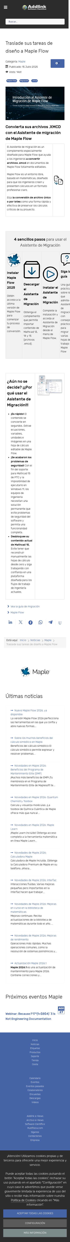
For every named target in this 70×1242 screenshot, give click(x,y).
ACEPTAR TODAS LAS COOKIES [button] (35, 1213)
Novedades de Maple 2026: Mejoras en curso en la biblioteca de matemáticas (33, 908)
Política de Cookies (23, 1200)
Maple (21, 61)
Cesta (35, 1064)
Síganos (35, 1132)
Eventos (35, 1082)
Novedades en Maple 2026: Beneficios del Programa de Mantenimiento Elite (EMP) (28, 769)
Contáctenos (35, 1136)
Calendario (35, 1078)
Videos (35, 1102)
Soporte (35, 1056)
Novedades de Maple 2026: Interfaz (35, 880)
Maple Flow (11, 81)
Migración (24, 81)
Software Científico (35, 1124)
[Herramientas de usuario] (57, 63)
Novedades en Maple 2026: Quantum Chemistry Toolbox (34, 799)
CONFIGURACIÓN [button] (35, 1223)
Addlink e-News (35, 1116)
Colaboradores (35, 1090)
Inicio (35, 1040)
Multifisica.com (35, 1128)
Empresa (35, 1140)
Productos (35, 1052)
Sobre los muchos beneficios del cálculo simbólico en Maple (32, 740)
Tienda (35, 1060)
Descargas (35, 1098)
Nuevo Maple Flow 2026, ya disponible (29, 712)
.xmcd (34, 81)
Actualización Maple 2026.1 (30, 963)
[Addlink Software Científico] (34, 7)
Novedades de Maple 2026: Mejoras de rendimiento (33, 937)
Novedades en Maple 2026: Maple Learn (32, 827)
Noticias (35, 1044)
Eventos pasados (35, 1086)
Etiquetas (35, 1048)
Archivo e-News (35, 1120)
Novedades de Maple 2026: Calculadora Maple (28, 854)
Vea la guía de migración (25, 606)
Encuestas (35, 1094)
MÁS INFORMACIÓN (35, 1232)
